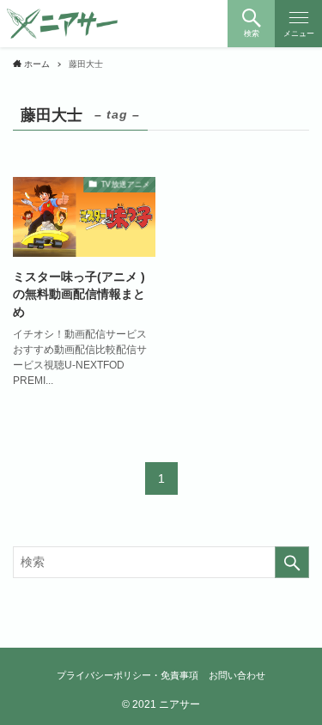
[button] (251, 23)
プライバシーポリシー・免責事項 (127, 675)
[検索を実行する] (292, 562)
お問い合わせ (237, 675)
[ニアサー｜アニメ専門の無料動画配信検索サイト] (62, 23)
